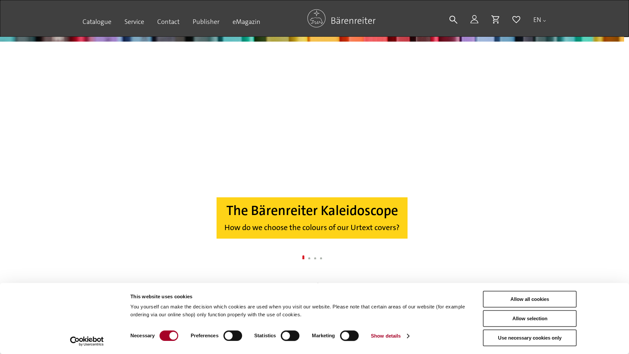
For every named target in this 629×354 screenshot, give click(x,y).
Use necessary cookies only (530, 338)
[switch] (232, 335)
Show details (386, 336)
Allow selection (529, 318)
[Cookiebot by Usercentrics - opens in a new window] (87, 341)
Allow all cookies (529, 299)
